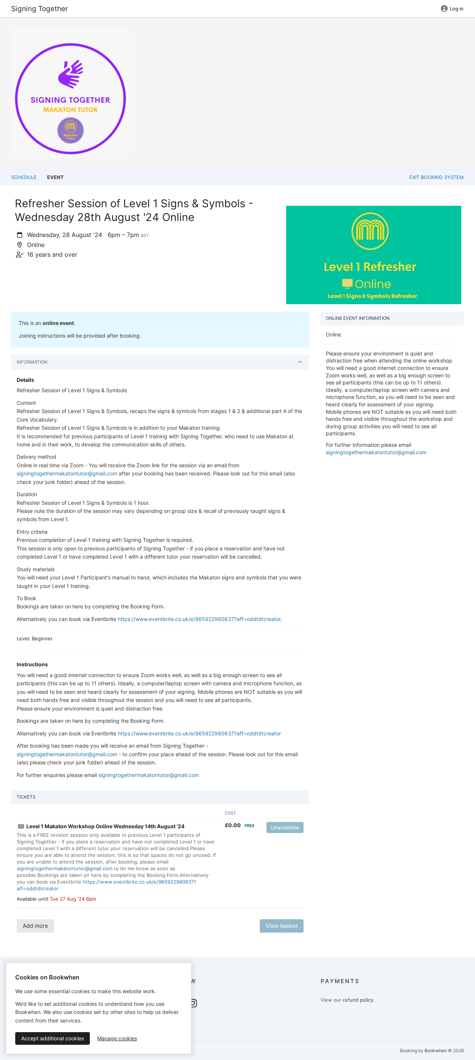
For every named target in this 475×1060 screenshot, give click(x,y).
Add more (35, 925)
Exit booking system (436, 177)
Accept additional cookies (52, 1038)
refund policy (358, 1000)
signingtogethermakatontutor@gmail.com (67, 473)
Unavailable (285, 827)
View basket (282, 925)
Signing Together (39, 8)
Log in (456, 9)
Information (32, 362)
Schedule (24, 177)
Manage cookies (117, 1038)
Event (55, 177)
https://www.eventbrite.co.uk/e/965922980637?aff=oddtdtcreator (199, 619)
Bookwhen (436, 1050)
